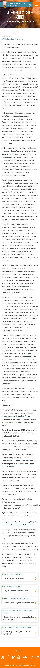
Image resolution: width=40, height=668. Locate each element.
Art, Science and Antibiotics (15, 590)
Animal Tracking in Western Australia (19, 602)
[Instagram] (31, 657)
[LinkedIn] (37, 657)
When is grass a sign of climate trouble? (16, 632)
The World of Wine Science (15, 578)
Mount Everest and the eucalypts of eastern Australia (19, 618)
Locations (17, 651)
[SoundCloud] (25, 657)
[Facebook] (8, 657)
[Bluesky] (13, 658)
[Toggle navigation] (36, 4)
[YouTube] (18, 657)
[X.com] (2, 658)
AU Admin (5, 39)
